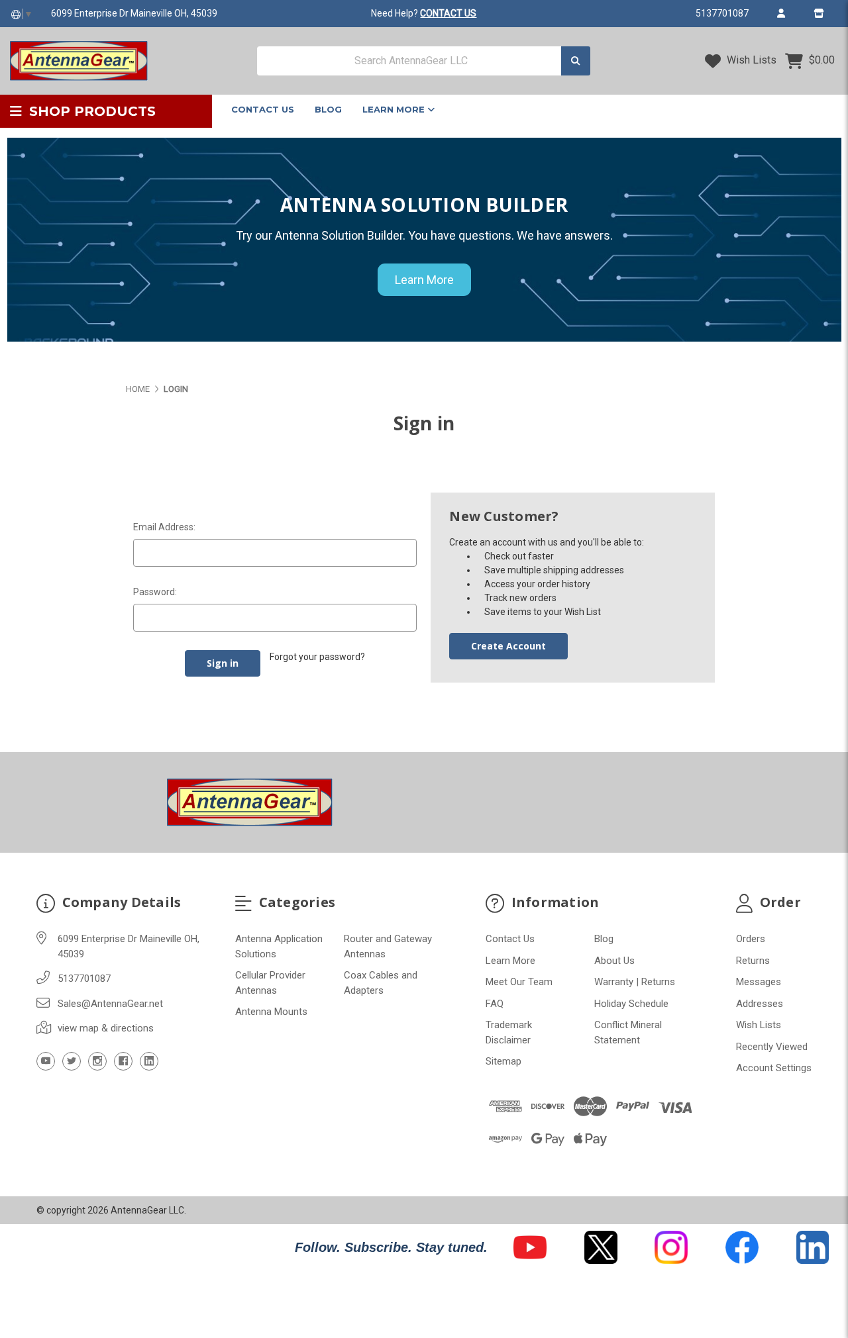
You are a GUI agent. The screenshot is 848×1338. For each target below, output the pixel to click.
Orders (750, 939)
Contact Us (262, 109)
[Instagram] (97, 1061)
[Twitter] (71, 1061)
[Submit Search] (575, 61)
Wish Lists (750, 60)
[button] (530, 1247)
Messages (758, 982)
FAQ (495, 1004)
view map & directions (106, 1028)
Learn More (394, 109)
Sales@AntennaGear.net (110, 1004)
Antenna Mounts (271, 1012)
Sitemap (503, 1061)
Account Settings (774, 1068)
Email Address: (164, 527)
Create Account (508, 646)
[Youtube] (45, 1061)
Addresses (759, 1004)
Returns (753, 961)
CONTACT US (448, 13)
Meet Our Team (519, 982)
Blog (328, 109)
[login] (781, 13)
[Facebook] (123, 1061)
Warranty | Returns (634, 982)
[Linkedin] (149, 1061)
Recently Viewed (772, 1047)
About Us (614, 961)
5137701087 (722, 13)
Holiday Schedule (631, 1004)
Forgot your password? (317, 656)
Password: (155, 592)
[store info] (818, 13)
